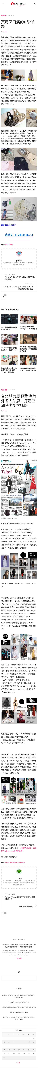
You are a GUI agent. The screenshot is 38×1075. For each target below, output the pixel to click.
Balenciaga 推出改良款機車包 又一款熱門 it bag (9, 349)
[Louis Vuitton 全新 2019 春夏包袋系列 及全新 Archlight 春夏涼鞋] (9, 360)
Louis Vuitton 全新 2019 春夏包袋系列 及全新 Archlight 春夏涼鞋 (9, 370)
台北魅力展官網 (25, 848)
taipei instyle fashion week (15, 862)
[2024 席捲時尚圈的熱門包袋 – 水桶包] (9, 319)
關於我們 (19, 958)
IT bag (10, 244)
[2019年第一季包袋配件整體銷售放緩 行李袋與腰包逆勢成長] (28, 339)
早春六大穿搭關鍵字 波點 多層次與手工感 (15, 1007)
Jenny (5, 31)
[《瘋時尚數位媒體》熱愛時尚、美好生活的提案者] (19, 4)
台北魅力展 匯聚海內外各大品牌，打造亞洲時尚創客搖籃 (18, 400)
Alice (4, 410)
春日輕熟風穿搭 (15, 1012)
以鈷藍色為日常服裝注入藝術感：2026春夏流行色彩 (19, 1017)
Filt (6, 244)
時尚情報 (3, 15)
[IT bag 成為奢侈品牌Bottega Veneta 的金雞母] (28, 319)
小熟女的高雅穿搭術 (15, 1002)
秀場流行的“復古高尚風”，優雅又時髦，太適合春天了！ (19, 995)
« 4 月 (18, 1063)
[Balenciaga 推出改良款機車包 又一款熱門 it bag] (9, 339)
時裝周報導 (4, 390)
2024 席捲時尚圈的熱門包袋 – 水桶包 (9, 328)
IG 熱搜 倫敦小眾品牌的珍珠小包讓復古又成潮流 (28, 369)
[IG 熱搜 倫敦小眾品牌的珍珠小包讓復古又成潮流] (28, 360)
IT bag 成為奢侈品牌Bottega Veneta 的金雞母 (28, 328)
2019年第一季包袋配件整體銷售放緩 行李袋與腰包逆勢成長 (28, 349)
